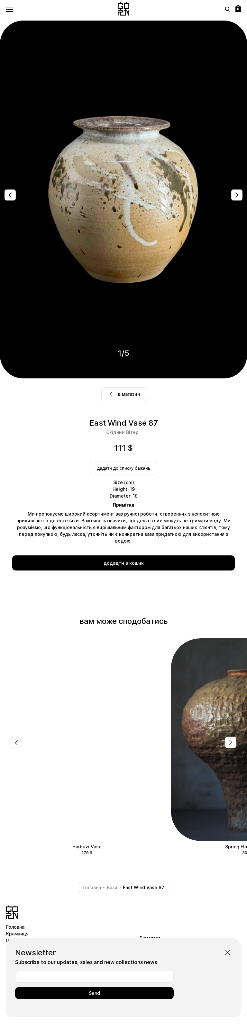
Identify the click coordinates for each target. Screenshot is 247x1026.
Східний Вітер (122, 432)
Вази (112, 887)
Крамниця (17, 933)
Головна (92, 887)
